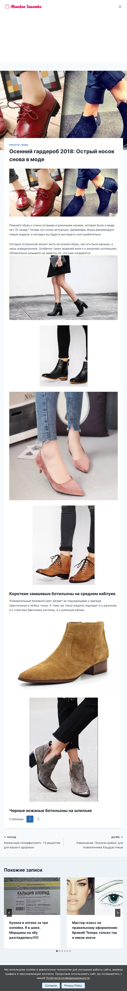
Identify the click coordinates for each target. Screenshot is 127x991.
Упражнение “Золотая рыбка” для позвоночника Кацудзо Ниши (99, 842)
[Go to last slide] (9, 913)
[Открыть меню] (120, 6)
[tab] (57, 951)
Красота (14, 145)
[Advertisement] (63, 38)
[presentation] (32, 896)
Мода (24, 145)
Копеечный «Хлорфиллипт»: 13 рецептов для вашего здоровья (32, 842)
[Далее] (117, 913)
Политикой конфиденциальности (68, 978)
